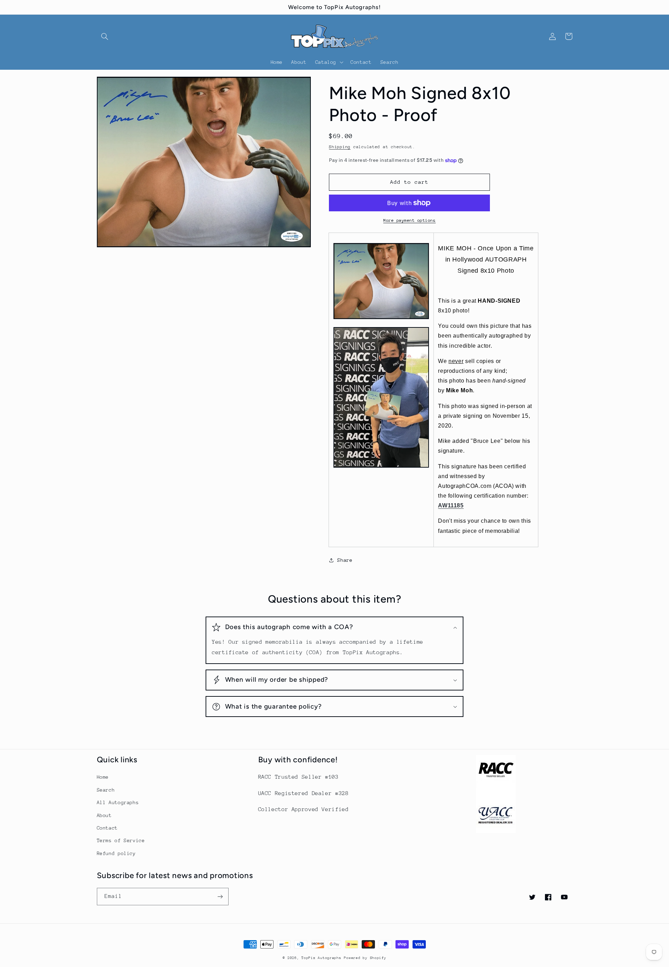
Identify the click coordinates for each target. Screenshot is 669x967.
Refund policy (116, 853)
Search (106, 790)
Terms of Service (121, 840)
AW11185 (450, 505)
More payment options (409, 220)
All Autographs (118, 802)
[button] (105, 36)
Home (103, 777)
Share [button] (344, 560)
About (104, 815)
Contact (107, 828)
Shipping (340, 146)
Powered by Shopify (365, 958)
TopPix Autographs (321, 958)
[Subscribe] (220, 896)
